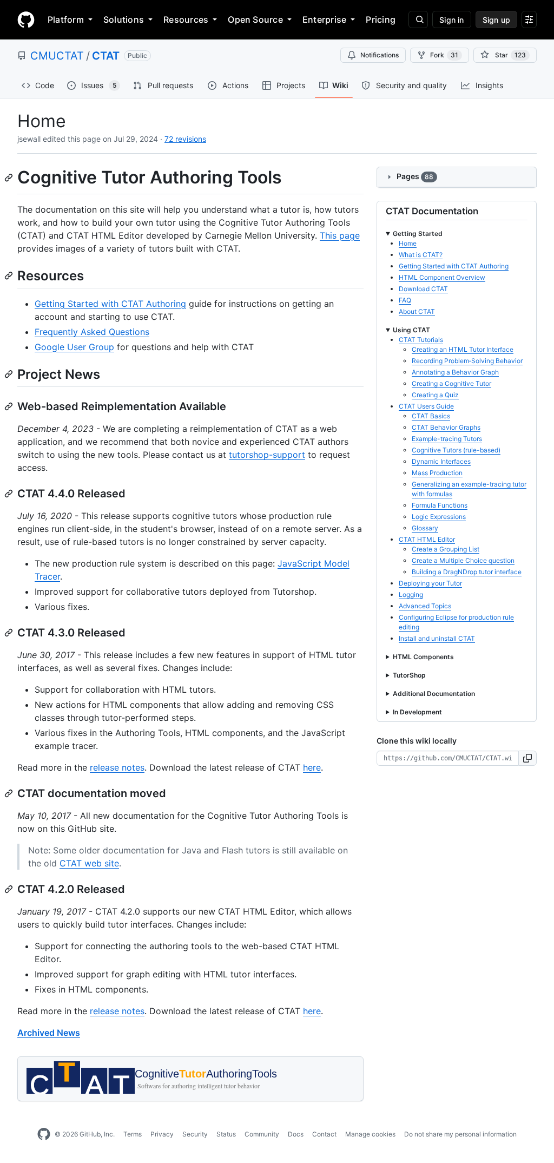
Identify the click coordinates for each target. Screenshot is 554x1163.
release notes (117, 767)
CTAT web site (89, 863)
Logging (411, 594)
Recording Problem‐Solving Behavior (467, 361)
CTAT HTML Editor (427, 539)
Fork (444, 55)
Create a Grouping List (445, 549)
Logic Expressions (439, 516)
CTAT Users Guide (426, 406)
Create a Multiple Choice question (463, 560)
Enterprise (324, 19)
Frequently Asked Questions (92, 331)
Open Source (255, 19)
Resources (185, 19)
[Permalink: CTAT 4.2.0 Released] (9, 889)
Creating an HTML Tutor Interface (462, 349)
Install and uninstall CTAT (437, 638)
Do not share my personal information (460, 1134)
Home (408, 243)
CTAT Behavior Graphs (446, 427)
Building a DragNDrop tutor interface (467, 572)
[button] (528, 758)
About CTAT (417, 311)
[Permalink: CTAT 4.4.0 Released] (9, 493)
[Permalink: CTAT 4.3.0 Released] (9, 632)
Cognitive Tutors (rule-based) (456, 450)
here (312, 767)
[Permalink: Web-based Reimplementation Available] (9, 406)
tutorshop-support (267, 454)
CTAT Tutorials (421, 340)
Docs (296, 1134)
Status (226, 1134)
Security (195, 1134)
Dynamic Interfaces (441, 461)
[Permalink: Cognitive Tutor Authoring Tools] (9, 177)
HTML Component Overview (442, 277)
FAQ (405, 300)
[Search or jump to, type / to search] (418, 19)
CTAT (106, 55)
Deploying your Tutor (430, 583)
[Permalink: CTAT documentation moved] (9, 793)
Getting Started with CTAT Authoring (110, 303)
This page (340, 235)
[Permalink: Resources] (9, 275)
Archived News (48, 1032)
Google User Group (74, 346)
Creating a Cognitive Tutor (451, 383)
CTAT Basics (431, 416)
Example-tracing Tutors (447, 439)
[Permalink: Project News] (9, 374)
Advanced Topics (425, 606)
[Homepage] (26, 19)
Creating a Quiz (435, 395)
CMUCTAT (57, 55)
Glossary (425, 528)
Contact (324, 1134)
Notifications (379, 55)
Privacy (162, 1134)
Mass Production (437, 473)
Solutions (123, 19)
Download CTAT (423, 289)
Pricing (380, 19)
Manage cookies (370, 1134)
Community (262, 1134)
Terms (132, 1134)
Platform (66, 19)
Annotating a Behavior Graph (455, 372)
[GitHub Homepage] (43, 1134)
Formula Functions (439, 505)
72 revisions (185, 138)
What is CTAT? (421, 255)
